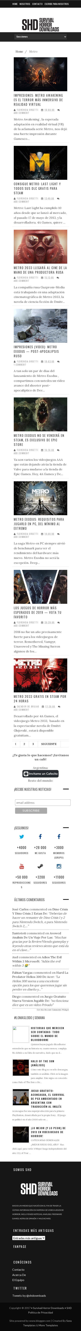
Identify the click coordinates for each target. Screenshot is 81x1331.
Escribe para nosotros (57, 3)
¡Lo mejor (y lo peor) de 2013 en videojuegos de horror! (48, 1132)
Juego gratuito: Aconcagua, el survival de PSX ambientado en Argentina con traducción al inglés (48, 1098)
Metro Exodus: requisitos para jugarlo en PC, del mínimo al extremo (39, 524)
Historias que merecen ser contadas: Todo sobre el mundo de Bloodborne (47, 1034)
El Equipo (18, 1280)
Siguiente (49, 744)
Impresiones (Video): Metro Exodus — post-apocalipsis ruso (36, 351)
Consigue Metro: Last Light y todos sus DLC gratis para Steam (37, 188)
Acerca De (19, 1275)
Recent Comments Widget (57, 1010)
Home (15, 3)
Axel (15, 957)
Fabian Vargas (22, 972)
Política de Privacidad (40, 1312)
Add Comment (21, 113)
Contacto (37, 3)
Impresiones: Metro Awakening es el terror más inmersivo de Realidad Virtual (38, 100)
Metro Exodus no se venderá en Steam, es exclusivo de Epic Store (39, 440)
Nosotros (25, 3)
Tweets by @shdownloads (29, 1295)
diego (16, 996)
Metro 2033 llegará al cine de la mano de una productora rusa (40, 270)
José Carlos (20, 909)
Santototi (19, 933)
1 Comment (20, 364)
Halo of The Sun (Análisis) (42, 1063)
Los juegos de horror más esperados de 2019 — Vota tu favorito (38, 612)
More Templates (48, 1325)
